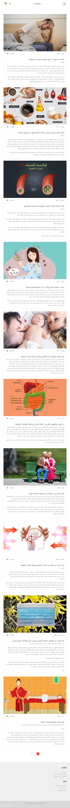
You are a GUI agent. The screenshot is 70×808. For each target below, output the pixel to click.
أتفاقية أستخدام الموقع (60, 776)
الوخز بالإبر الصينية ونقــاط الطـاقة (52, 722)
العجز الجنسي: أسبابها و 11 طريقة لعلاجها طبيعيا (46, 493)
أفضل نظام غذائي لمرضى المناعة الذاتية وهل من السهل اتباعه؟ (41, 132)
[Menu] (64, 4)
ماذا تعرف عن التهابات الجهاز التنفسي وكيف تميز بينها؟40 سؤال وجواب (38, 640)
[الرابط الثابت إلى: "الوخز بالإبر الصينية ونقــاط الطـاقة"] (35, 697)
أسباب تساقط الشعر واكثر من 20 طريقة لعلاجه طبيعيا (45, 287)
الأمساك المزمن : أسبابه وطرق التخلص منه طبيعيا (46, 59)
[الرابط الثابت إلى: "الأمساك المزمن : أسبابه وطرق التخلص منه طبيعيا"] (35, 35)
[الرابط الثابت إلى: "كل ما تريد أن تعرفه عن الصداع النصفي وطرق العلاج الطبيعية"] (35, 540)
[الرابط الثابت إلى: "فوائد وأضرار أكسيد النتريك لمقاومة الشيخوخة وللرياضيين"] (35, 181)
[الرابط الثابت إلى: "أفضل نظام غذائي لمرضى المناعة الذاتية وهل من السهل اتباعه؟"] (35, 108)
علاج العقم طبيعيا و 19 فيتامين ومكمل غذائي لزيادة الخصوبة (42, 356)
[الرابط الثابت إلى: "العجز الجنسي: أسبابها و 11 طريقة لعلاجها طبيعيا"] (35, 469)
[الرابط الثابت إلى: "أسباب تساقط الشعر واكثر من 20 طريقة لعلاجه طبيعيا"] (35, 262)
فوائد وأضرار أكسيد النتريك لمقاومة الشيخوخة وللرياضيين (44, 206)
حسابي (64, 772)
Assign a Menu (8, 805)
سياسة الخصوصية (61, 790)
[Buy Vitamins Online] (35, 4)
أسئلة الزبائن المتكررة (60, 786)
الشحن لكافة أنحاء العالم (60, 774)
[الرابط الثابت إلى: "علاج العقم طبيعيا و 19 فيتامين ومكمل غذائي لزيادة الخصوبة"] (35, 332)
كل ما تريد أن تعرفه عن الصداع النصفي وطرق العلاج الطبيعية (42, 565)
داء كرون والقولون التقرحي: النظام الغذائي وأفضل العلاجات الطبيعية (39, 424)
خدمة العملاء (63, 788)
